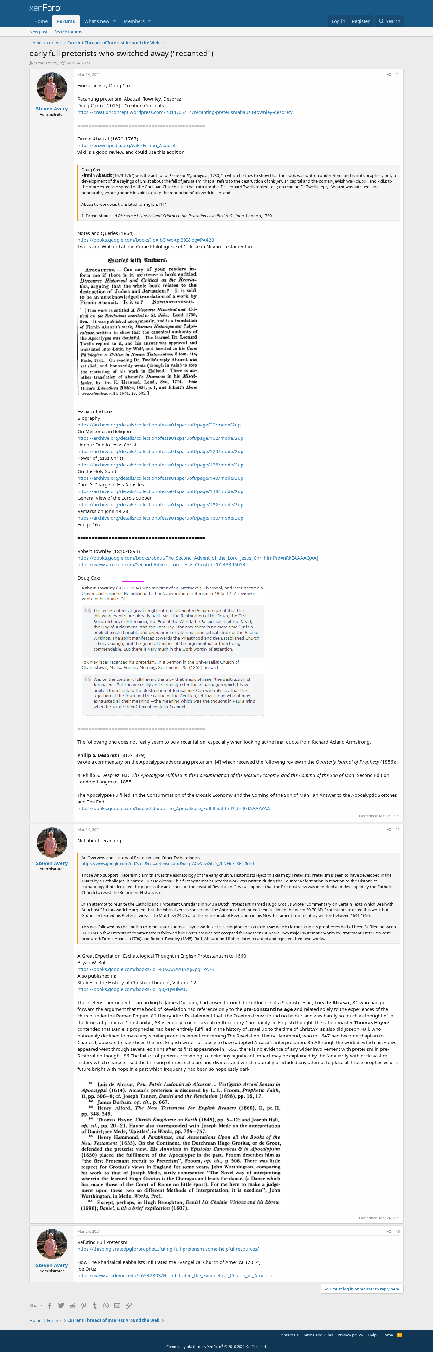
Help (372, 1335)
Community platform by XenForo (216, 1346)
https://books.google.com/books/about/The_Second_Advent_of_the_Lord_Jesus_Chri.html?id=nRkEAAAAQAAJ (197, 558)
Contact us (288, 1335)
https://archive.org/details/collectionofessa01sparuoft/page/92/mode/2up (159, 424)
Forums (66, 21)
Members (134, 21)
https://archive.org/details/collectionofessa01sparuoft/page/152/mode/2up (160, 504)
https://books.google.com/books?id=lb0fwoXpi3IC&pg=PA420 (145, 240)
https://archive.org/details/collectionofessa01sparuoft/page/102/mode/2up (160, 438)
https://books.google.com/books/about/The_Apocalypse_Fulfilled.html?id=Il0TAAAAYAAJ (174, 808)
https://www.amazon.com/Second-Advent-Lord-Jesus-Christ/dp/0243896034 (161, 564)
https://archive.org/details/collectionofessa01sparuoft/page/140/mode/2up (160, 478)
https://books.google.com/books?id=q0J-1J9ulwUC (132, 989)
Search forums (68, 32)
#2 (397, 829)
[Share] (389, 75)
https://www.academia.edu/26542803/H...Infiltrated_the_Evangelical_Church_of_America (174, 1275)
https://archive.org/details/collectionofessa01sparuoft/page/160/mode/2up (160, 518)
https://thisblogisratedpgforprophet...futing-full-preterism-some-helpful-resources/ (168, 1248)
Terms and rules (318, 1335)
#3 (397, 1231)
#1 (397, 74)
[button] (114, 21)
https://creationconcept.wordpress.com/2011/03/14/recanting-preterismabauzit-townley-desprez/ (185, 112)
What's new (96, 21)
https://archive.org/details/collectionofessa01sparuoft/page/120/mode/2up (160, 451)
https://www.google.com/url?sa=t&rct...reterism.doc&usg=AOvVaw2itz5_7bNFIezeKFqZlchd (167, 863)
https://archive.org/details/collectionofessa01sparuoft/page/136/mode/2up (160, 464)
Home (41, 21)
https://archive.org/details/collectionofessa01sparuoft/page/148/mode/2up (160, 491)
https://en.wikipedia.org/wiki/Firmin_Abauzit (126, 145)
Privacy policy (350, 1335)
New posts (39, 32)
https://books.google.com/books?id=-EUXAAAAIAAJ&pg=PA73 (146, 969)
